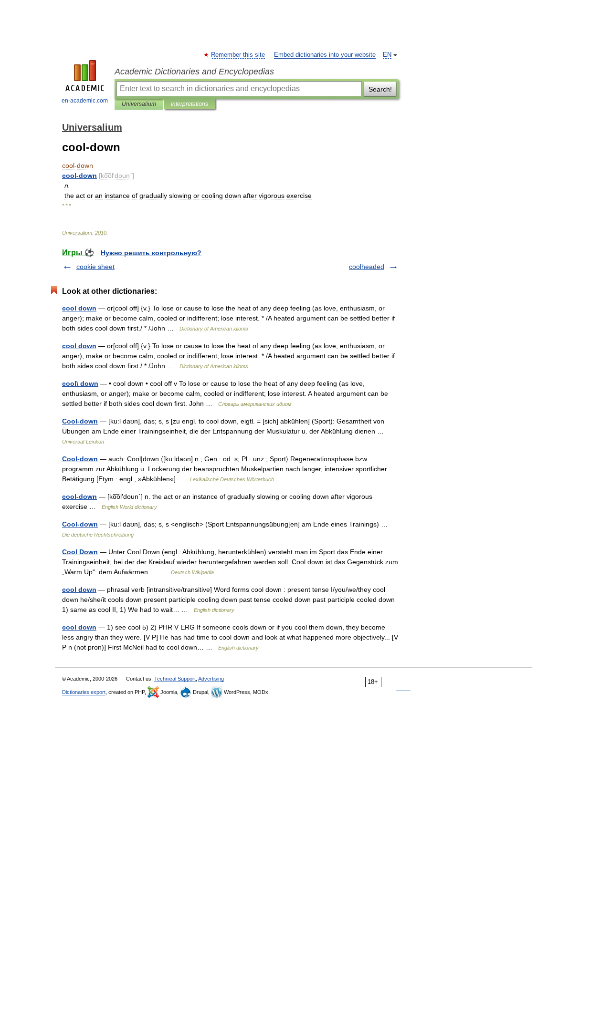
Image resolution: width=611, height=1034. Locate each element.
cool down (79, 308)
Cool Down (80, 552)
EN (387, 55)
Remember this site (238, 55)
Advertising (211, 679)
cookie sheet (95, 266)
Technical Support (175, 679)
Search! (380, 89)
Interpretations (189, 104)
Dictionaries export (83, 692)
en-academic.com (85, 100)
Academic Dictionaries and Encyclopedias (194, 71)
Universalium (139, 104)
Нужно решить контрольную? (151, 253)
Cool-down (80, 421)
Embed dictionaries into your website (325, 55)
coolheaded (366, 266)
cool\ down (80, 383)
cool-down (79, 496)
